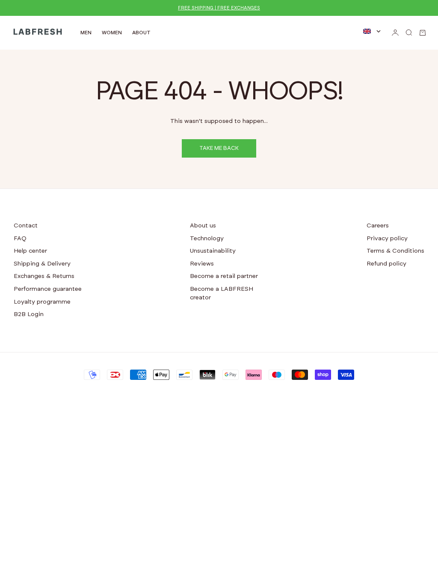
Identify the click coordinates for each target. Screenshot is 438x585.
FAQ (20, 239)
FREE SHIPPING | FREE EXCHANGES (219, 8)
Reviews (202, 264)
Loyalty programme (42, 302)
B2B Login (29, 314)
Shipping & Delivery (42, 264)
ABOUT (141, 32)
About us (203, 226)
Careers (378, 226)
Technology (207, 239)
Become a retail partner (224, 276)
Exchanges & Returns (44, 276)
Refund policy (386, 264)
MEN (86, 32)
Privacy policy (387, 239)
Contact (26, 226)
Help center (30, 251)
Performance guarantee (48, 289)
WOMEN (112, 32)
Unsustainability (213, 251)
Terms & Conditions (395, 251)
